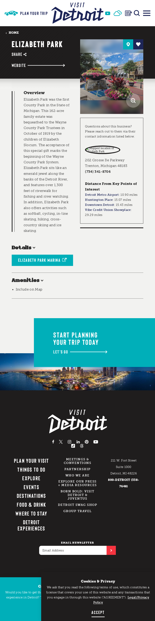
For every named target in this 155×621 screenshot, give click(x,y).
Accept (98, 612)
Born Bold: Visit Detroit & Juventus (77, 495)
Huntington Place (99, 200)
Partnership (77, 469)
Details (22, 247)
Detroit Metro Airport (102, 195)
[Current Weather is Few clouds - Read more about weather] (118, 13)
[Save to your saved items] (138, 44)
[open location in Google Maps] (102, 150)
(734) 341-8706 (98, 172)
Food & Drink (31, 504)
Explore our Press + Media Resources (77, 483)
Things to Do (31, 469)
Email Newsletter (77, 542)
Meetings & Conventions (77, 461)
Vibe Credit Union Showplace (108, 210)
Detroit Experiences (31, 525)
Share (17, 54)
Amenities (26, 280)
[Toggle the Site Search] (137, 13)
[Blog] (128, 13)
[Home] (77, 13)
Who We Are (77, 475)
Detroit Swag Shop (77, 505)
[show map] (128, 44)
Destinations (31, 495)
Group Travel (77, 511)
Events (31, 486)
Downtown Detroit (99, 205)
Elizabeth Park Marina (39, 260)
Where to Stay (31, 513)
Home (14, 32)
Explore (31, 478)
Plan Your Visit (31, 460)
